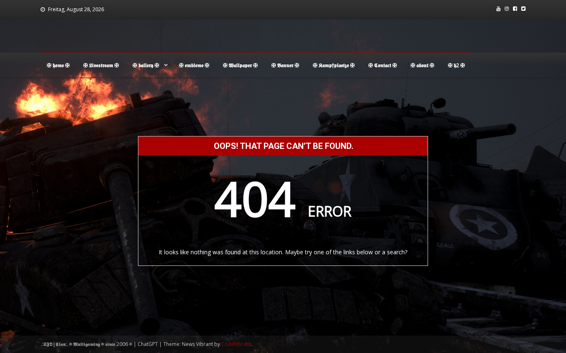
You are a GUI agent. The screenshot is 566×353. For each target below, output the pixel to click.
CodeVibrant (236, 344)
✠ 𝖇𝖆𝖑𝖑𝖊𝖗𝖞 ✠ (146, 65)
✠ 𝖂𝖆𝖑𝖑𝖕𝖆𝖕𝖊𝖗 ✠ (240, 65)
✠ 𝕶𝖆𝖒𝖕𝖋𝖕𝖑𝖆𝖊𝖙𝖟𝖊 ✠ (334, 65)
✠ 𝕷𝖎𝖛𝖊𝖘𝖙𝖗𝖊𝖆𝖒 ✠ (101, 65)
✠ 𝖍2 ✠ (456, 65)
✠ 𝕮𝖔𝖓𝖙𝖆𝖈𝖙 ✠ (382, 65)
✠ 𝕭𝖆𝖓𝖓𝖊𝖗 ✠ (285, 65)
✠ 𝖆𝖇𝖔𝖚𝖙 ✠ (422, 65)
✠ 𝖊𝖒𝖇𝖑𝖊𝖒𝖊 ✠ (194, 65)
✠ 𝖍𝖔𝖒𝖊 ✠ (58, 65)
